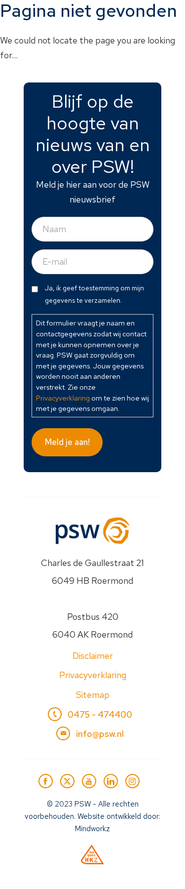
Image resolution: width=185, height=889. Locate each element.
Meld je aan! (67, 442)
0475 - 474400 (100, 714)
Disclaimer (93, 655)
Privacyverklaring (63, 398)
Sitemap (93, 694)
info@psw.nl (100, 733)
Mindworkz (92, 829)
